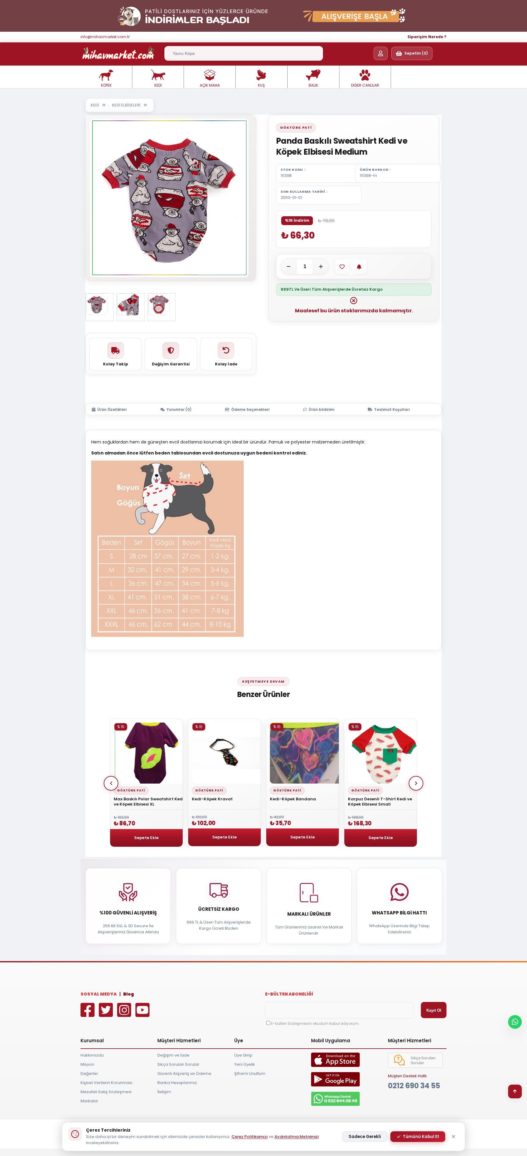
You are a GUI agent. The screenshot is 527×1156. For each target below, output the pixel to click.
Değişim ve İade (173, 1055)
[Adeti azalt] (288, 266)
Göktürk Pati (296, 127)
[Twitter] (107, 1014)
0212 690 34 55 (414, 1085)
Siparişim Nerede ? (426, 36)
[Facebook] (89, 1014)
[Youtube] (143, 1014)
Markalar (89, 1101)
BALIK (313, 85)
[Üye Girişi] (380, 53)
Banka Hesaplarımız (177, 1083)
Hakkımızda (92, 1055)
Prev (111, 783)
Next (416, 783)
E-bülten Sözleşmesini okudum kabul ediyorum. (315, 1023)
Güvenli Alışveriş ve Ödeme (184, 1073)
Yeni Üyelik (244, 1064)
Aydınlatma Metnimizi (296, 1137)
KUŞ (261, 85)
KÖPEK (106, 85)
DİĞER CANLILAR (365, 85)
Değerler (89, 1073)
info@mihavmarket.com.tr (105, 36)
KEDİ (158, 85)
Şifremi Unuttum (249, 1073)
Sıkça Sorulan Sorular (178, 1064)
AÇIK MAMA (210, 85)
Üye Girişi (243, 1055)
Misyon (87, 1064)
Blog (128, 994)
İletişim (164, 1092)
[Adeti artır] (320, 266)
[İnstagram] (125, 1014)
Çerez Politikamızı (249, 1137)
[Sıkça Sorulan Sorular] (415, 1066)
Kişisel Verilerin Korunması (106, 1083)
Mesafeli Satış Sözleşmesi (106, 1092)
